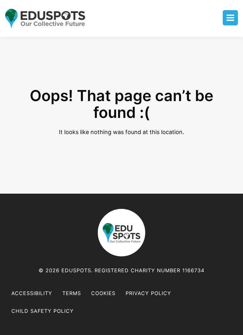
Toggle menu (230, 17)
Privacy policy (148, 293)
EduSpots (121, 232)
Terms (71, 293)
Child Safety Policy (42, 311)
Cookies (103, 293)
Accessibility (31, 293)
